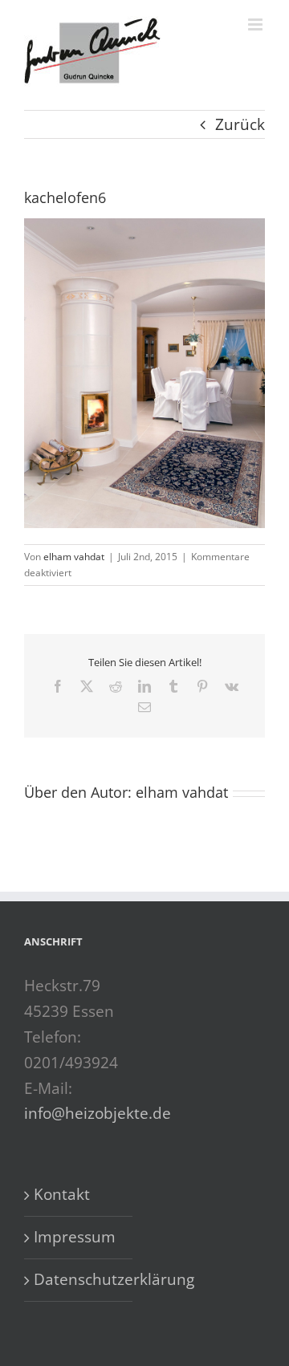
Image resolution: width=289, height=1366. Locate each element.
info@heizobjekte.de (97, 1113)
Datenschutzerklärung (79, 1279)
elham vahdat (73, 556)
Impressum (75, 1236)
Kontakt (62, 1194)
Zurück (240, 124)
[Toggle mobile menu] (256, 24)
